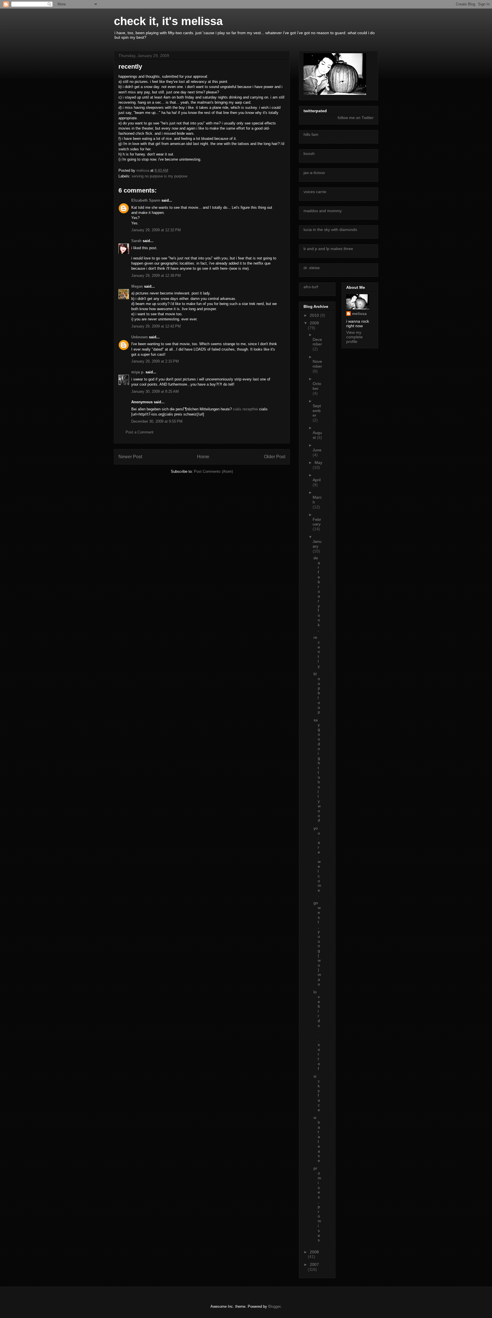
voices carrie (315, 191)
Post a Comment (139, 432)
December (317, 342)
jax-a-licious (314, 172)
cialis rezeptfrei (245, 409)
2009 (314, 323)
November (317, 364)
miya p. (137, 372)
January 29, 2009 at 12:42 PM (156, 326)
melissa (359, 313)
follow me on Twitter (356, 117)
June (317, 450)
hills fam (311, 134)
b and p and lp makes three (328, 248)
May (318, 462)
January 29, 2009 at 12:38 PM (156, 275)
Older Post (274, 456)
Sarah (137, 241)
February (317, 522)
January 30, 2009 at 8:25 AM (155, 391)
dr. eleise (312, 267)
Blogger (274, 1306)
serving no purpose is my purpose (159, 176)
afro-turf (311, 287)
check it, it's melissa (168, 21)
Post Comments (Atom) (213, 471)
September (317, 411)
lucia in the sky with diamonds (330, 229)
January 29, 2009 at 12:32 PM (156, 230)
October (317, 386)
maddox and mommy (323, 210)
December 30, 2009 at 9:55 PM (157, 421)
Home (203, 456)
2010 (315, 315)
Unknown (139, 337)
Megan (137, 286)
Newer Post (130, 456)
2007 (314, 1264)
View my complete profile (354, 337)
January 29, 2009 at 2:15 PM (155, 361)
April (317, 480)
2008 (314, 1252)
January (317, 544)
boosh (309, 153)
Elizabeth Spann (145, 200)
